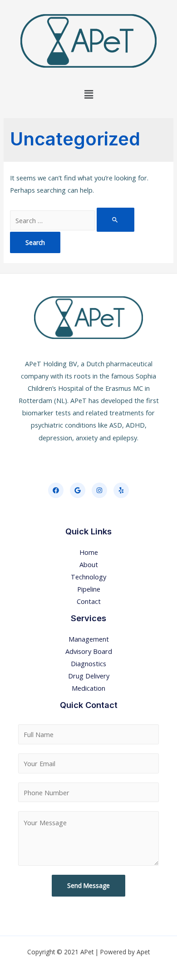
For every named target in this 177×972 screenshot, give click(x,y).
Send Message (88, 885)
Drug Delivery (88, 675)
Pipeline (88, 588)
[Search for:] (72, 220)
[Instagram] (99, 490)
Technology (88, 576)
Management (89, 638)
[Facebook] (56, 490)
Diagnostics (88, 663)
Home (88, 552)
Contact (89, 601)
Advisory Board (88, 651)
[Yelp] (121, 490)
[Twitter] (77, 490)
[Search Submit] (115, 219)
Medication (88, 688)
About (88, 564)
